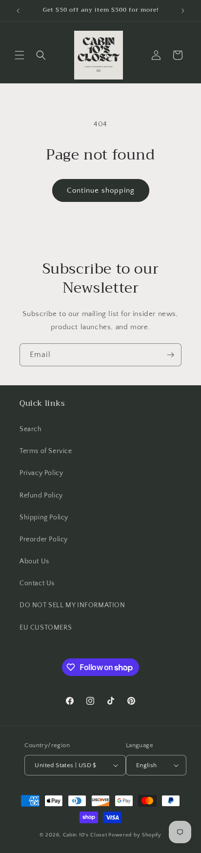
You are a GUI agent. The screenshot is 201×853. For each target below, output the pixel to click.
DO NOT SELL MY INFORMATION (72, 605)
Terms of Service (46, 451)
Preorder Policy (44, 539)
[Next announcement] (183, 10)
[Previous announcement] (18, 10)
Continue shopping (101, 190)
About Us (34, 561)
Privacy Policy (41, 473)
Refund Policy (41, 495)
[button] (19, 55)
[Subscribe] (170, 354)
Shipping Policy (44, 517)
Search (31, 429)
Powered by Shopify (134, 835)
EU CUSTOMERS (46, 628)
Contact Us (37, 583)
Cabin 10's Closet (85, 835)
